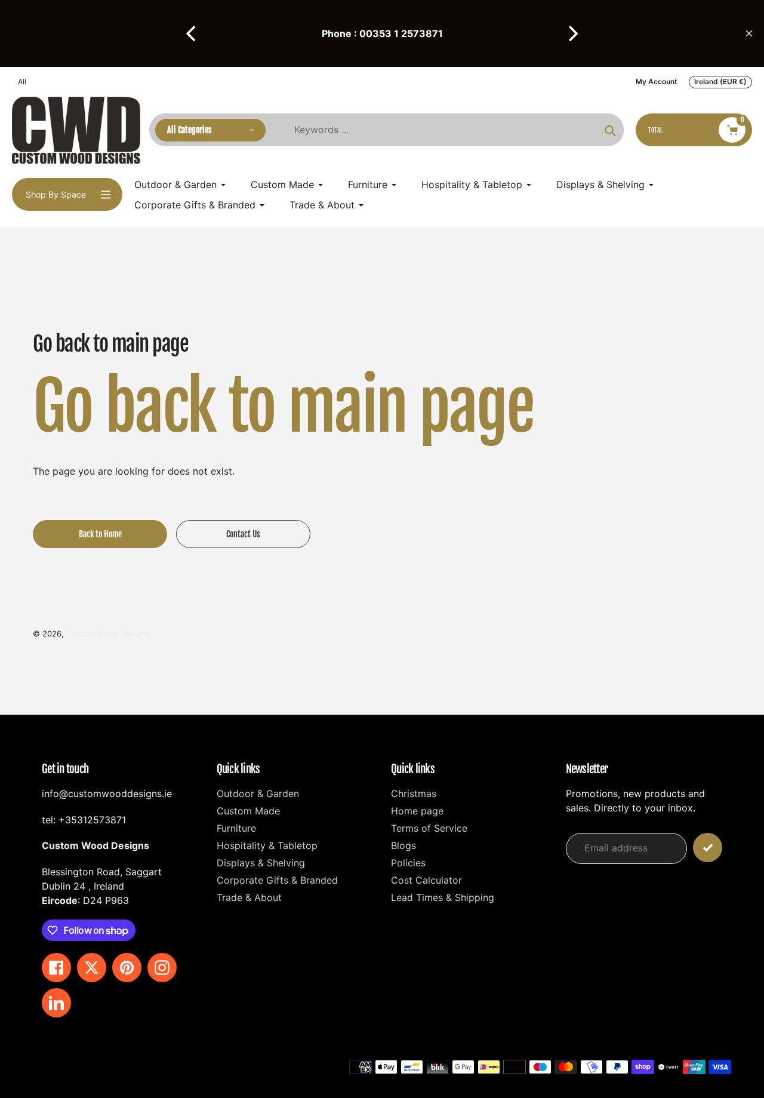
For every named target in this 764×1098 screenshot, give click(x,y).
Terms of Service (429, 828)
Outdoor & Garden (258, 793)
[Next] (572, 33)
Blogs (403, 845)
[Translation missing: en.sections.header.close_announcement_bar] (749, 33)
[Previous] (192, 33)
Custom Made (248, 811)
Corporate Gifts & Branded (277, 880)
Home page (417, 811)
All (22, 81)
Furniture (236, 828)
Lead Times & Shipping (442, 897)
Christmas (413, 793)
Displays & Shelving (261, 863)
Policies (408, 863)
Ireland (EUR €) (720, 81)
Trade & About (249, 897)
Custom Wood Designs (108, 633)
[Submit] (707, 847)
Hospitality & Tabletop (267, 845)
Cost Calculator (426, 880)
